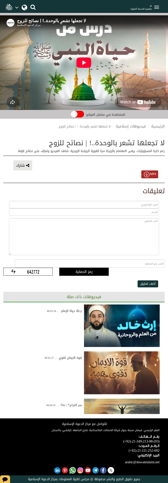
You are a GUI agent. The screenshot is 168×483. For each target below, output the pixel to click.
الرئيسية (158, 126)
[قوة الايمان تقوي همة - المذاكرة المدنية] (122, 372)
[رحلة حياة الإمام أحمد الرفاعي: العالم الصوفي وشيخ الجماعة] (122, 325)
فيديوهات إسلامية (131, 126)
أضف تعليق (148, 284)
